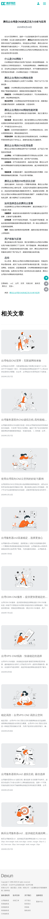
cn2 (11, 283)
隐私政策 (27, 910)
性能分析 (29, 283)
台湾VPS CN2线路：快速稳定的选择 (21, 656)
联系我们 (27, 904)
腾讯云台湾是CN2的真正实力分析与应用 (24, 293)
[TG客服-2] (46, 283)
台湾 (17, 283)
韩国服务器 (5, 910)
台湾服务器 (5, 900)
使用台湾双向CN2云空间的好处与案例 (22, 478)
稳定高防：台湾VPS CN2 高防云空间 (22, 715)
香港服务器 (5, 904)
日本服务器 (5, 914)
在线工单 (16, 900)
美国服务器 (5, 907)
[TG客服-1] (46, 278)
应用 (22, 283)
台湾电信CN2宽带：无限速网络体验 (21, 360)
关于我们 (27, 900)
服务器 (37, 283)
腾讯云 (4, 286)
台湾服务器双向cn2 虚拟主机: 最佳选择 (23, 774)
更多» (11, 286)
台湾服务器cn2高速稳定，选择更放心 (22, 537)
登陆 (39, 3)
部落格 (26, 907)
